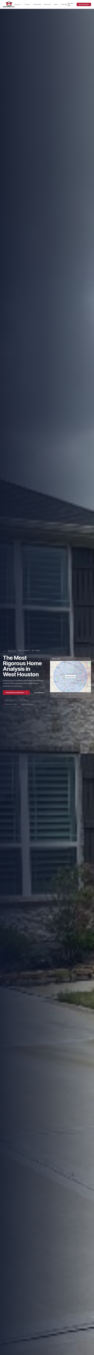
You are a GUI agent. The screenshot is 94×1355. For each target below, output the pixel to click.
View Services (39, 693)
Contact (63, 4)
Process (27, 4)
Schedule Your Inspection (15, 692)
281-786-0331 (70, 4)
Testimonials (37, 4)
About (56, 4)
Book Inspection (84, 4)
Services (17, 4)
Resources (47, 4)
